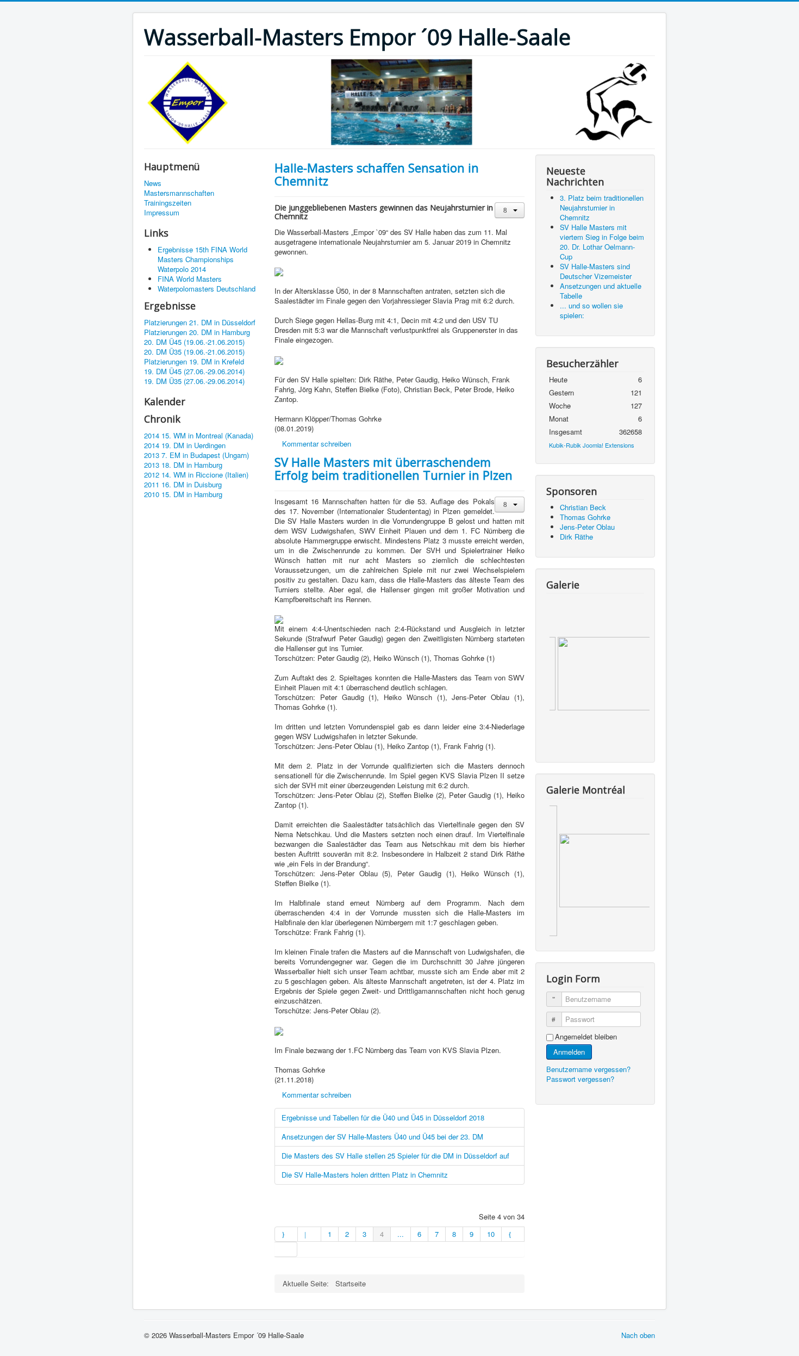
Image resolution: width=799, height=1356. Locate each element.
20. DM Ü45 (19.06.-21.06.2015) (194, 342)
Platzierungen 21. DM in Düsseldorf (199, 322)
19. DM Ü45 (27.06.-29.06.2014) (194, 371)
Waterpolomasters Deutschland (206, 288)
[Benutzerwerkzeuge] (510, 210)
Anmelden (569, 1052)
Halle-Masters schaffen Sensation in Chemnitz (376, 174)
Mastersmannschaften (179, 193)
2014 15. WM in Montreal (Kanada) (198, 436)
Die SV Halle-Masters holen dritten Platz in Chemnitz (365, 1174)
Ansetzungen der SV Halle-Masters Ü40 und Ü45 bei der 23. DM (382, 1136)
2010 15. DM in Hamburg (183, 494)
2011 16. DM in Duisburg (183, 485)
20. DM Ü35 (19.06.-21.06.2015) (194, 352)
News (152, 183)
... (400, 1234)
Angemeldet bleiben (586, 1037)
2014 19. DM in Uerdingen (185, 445)
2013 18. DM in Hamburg (183, 465)
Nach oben (638, 1335)
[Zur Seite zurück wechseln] (309, 1234)
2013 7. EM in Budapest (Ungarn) (196, 455)
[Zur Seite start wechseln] (286, 1234)
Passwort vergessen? (580, 1079)
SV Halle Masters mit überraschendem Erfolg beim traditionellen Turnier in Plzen (393, 468)
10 (491, 1234)
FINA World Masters (190, 279)
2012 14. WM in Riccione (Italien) (196, 475)
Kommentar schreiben (316, 443)
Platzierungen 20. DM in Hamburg (197, 332)
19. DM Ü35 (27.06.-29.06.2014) (194, 381)
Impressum (161, 213)
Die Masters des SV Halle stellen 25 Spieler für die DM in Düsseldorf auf (395, 1155)
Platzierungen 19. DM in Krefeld (194, 362)
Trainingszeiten (167, 203)
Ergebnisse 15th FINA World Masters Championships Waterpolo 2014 (202, 259)
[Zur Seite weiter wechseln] (513, 1234)
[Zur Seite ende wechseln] (285, 1249)
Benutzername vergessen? (588, 1069)
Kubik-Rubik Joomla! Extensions (591, 445)
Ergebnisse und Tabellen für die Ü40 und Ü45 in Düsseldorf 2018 (383, 1117)
